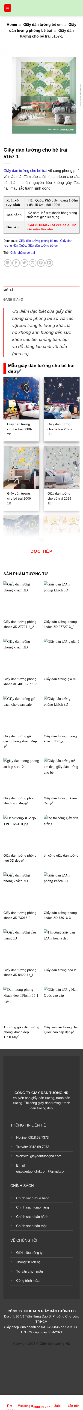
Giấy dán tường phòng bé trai (38, 240)
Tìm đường (9, 1406)
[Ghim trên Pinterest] (41, 263)
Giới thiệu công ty (29, 1253)
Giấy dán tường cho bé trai (25, 171)
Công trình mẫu (27, 1280)
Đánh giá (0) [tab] (13, 299)
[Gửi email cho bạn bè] (32, 263)
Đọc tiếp (41, 551)
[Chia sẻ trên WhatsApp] (8, 263)
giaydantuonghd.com (46, 1156)
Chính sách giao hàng (32, 1207)
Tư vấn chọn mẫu (29, 1271)
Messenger (25, 1405)
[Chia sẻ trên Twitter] (24, 263)
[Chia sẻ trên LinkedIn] (49, 263)
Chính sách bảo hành (32, 1217)
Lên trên (74, 1405)
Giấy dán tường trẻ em (42, 25)
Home (12, 25)
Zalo (57, 1405)
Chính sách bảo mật (31, 1226)
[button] (7, 8)
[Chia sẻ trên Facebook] (16, 263)
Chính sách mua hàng (32, 1198)
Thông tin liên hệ (28, 1262)
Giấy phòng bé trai (22, 252)
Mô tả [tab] (8, 290)
